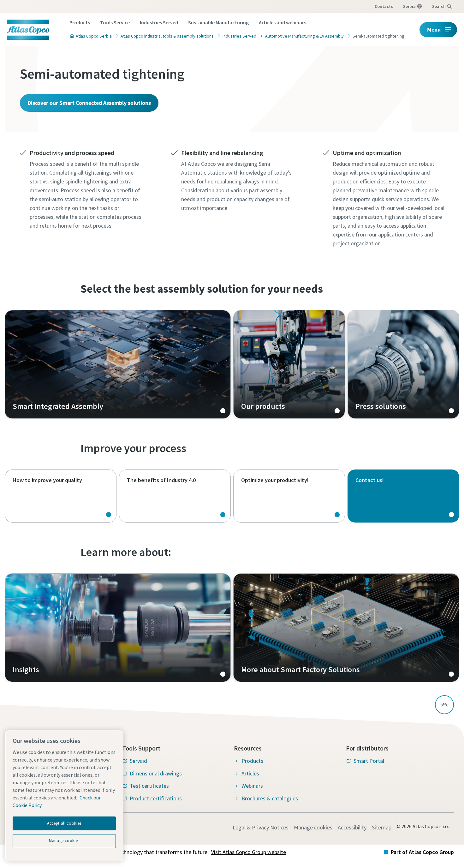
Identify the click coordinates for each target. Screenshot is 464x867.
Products (79, 22)
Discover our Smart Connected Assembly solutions (89, 102)
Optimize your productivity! (289, 496)
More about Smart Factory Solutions (346, 628)
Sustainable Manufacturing (218, 22)
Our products (289, 364)
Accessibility (352, 827)
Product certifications (156, 798)
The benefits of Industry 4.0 (174, 496)
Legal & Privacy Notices (261, 827)
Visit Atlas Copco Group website (248, 852)
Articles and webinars (282, 22)
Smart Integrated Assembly (117, 364)
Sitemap (381, 827)
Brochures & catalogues (269, 798)
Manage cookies (313, 827)
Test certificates (149, 785)
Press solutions (403, 364)
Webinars (252, 785)
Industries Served (159, 22)
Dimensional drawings (156, 773)
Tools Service (115, 22)
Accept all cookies (64, 823)
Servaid (138, 760)
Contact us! (403, 496)
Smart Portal (369, 760)
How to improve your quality (60, 496)
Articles (250, 773)
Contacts (384, 6)
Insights (117, 628)
